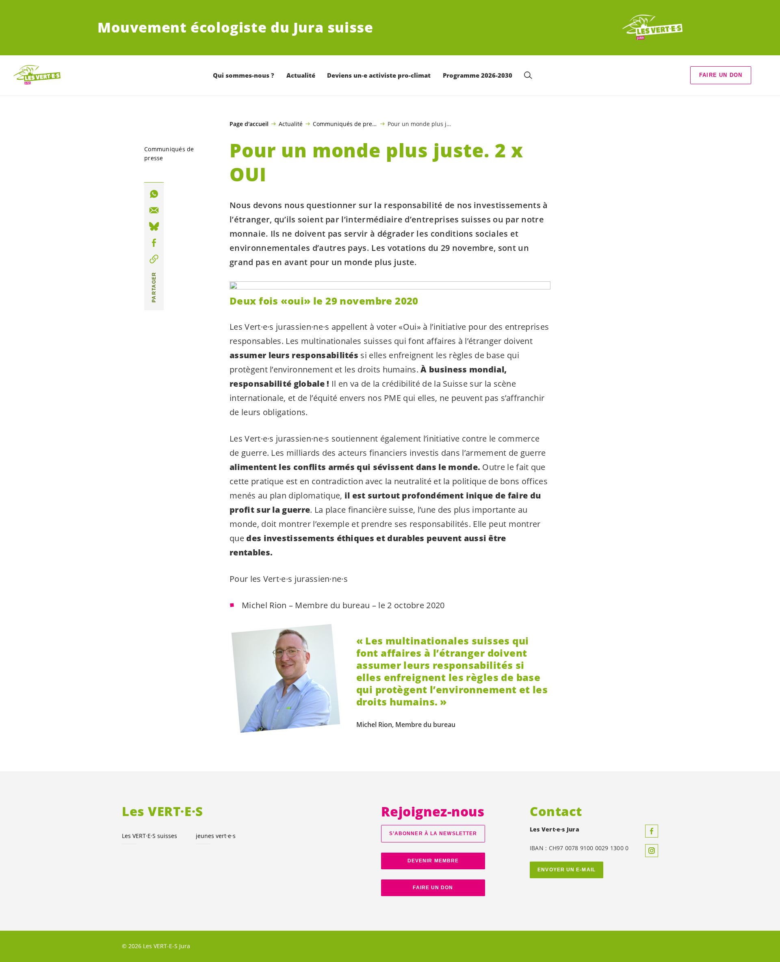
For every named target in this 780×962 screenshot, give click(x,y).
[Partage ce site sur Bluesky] (154, 226)
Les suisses (149, 836)
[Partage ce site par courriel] (154, 210)
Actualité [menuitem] (300, 75)
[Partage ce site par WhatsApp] (154, 194)
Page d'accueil (249, 124)
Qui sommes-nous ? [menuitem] (243, 75)
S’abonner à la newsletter (433, 833)
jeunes (216, 836)
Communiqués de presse (345, 123)
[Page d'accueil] (652, 27)
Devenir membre (433, 861)
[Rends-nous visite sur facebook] (651, 831)
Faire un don (720, 75)
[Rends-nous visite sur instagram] (651, 850)
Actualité (291, 123)
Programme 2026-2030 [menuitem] (477, 75)
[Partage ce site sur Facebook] (154, 243)
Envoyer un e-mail (566, 870)
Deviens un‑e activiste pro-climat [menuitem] (379, 75)
